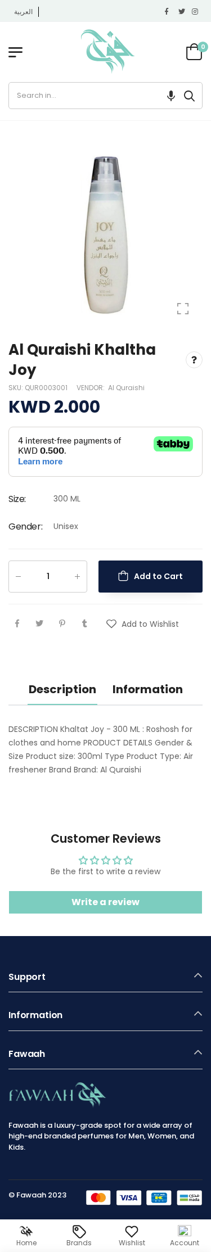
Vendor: (91, 387)
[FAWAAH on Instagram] (196, 11)
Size (17, 498)
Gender (25, 526)
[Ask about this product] (194, 359)
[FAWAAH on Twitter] (182, 11)
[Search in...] (189, 96)
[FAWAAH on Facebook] (169, 11)
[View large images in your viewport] (183, 308)
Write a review (105, 902)
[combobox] (92, 96)
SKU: (16, 387)
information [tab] (148, 689)
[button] (171, 96)
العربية (23, 11)
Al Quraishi (126, 387)
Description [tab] (62, 689)
